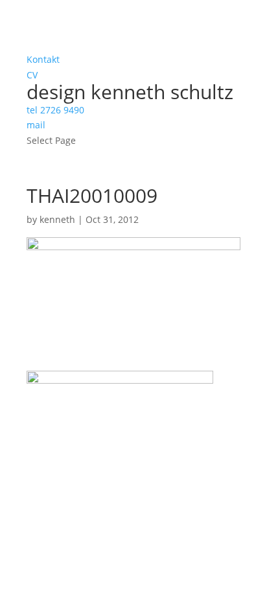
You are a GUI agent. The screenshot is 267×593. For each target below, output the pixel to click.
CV (32, 75)
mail (36, 125)
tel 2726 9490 (55, 110)
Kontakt (43, 59)
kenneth (57, 219)
